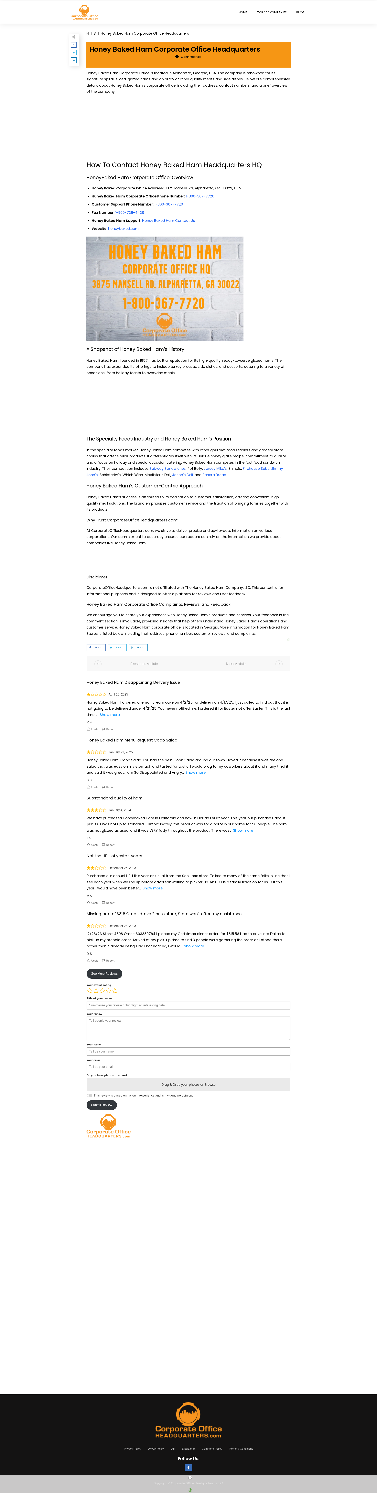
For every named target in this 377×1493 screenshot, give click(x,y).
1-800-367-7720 (200, 196)
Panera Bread (214, 474)
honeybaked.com (123, 228)
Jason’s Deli (182, 474)
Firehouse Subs (256, 468)
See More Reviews (104, 973)
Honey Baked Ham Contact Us (168, 220)
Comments (190, 56)
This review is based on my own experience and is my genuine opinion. (143, 1095)
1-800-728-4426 (129, 212)
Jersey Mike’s (215, 468)
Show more (110, 714)
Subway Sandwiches (168, 468)
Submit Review (101, 1105)
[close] (190, 1477)
